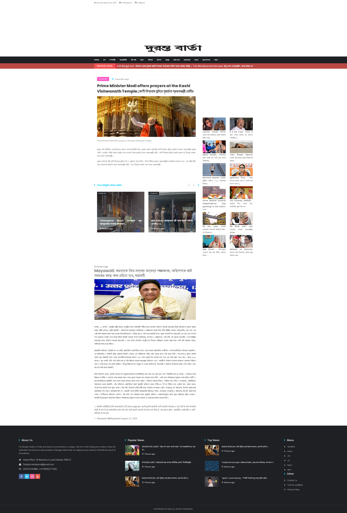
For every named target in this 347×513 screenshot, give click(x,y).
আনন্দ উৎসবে (206, 60)
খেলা (288, 456)
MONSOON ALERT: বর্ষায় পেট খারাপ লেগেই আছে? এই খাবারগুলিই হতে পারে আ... (168, 448)
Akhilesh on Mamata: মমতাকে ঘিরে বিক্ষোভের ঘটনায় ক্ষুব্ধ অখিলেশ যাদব (241, 252)
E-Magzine (141, 3)
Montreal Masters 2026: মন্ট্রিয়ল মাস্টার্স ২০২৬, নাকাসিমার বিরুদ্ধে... (214, 180)
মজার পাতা (176, 60)
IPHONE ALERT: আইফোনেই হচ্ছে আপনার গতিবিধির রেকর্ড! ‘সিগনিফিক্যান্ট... (167, 462)
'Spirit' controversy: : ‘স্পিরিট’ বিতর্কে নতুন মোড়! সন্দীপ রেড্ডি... (245, 478)
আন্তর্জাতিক (123, 60)
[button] (104, 25)
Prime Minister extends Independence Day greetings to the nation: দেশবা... (214, 205)
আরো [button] (216, 60)
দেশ (104, 60)
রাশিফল (159, 60)
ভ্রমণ (142, 60)
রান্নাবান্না (187, 60)
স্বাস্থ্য (167, 60)
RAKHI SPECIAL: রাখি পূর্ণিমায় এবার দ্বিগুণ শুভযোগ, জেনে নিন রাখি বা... (165, 478)
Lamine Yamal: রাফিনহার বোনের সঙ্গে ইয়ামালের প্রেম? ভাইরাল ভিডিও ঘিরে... (214, 134)
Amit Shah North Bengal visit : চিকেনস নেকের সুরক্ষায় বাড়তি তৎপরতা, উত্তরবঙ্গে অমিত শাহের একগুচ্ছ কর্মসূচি (128, 65)
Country (102, 193)
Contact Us (292, 480)
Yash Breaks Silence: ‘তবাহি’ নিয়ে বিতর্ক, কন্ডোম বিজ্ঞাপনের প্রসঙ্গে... (241, 157)
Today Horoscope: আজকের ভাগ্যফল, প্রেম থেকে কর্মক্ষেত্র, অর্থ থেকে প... (248, 462)
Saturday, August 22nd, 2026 (106, 3)
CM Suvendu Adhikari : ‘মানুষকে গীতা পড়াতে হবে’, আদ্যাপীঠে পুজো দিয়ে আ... (241, 203)
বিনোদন (289, 465)
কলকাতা (96, 60)
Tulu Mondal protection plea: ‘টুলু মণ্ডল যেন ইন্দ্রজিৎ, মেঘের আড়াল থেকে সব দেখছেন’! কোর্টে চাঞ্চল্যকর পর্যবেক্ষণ (218, 65)
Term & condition (295, 485)
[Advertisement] (173, 25)
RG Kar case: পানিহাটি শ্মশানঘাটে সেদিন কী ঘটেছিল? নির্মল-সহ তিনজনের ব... (214, 229)
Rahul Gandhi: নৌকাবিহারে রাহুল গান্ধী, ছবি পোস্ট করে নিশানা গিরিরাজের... (214, 157)
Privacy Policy (293, 489)
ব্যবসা (196, 60)
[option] (120, 212)
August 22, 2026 (129, 418)
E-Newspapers (127, 3)
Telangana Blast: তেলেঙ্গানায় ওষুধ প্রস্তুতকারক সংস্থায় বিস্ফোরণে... (121, 222)
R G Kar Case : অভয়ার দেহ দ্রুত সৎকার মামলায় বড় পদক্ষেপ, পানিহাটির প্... (241, 134)
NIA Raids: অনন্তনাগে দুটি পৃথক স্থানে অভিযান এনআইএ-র (172, 222)
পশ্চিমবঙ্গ (150, 60)
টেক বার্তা (133, 60)
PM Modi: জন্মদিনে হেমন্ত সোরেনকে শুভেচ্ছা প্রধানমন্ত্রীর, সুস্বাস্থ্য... (241, 229)
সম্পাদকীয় (112, 60)
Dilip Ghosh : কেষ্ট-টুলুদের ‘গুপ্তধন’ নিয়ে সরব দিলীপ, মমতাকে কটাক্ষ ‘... (214, 252)
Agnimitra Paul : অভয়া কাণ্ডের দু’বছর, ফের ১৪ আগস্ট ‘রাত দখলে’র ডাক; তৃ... (241, 180)
